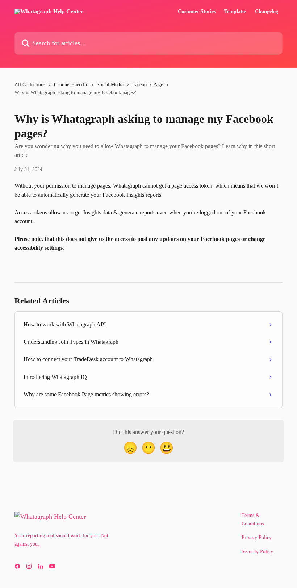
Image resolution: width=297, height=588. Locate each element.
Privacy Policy (257, 537)
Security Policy (257, 551)
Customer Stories (197, 11)
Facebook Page (147, 84)
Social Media (110, 84)
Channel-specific (71, 84)
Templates (235, 11)
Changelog (266, 11)
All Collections (29, 84)
